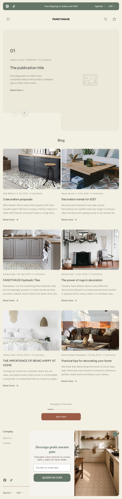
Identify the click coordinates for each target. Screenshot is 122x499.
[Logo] (61, 19)
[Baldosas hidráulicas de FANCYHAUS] (32, 269)
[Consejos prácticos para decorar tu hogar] (90, 352)
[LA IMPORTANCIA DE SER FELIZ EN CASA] (32, 352)
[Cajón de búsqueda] (105, 19)
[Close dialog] (115, 434)
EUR (18, 492)
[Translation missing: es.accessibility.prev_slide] (14, 113)
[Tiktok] (14, 6)
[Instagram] (7, 6)
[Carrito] (113, 19)
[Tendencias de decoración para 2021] (90, 189)
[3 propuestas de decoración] (32, 189)
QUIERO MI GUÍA (52, 477)
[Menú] (8, 19)
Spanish (7, 492)
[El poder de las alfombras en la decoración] (90, 269)
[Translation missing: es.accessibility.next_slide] (24, 113)
